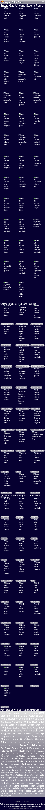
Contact (22, 799)
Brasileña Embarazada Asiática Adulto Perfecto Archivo (22, 781)
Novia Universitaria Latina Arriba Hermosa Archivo (22, 762)
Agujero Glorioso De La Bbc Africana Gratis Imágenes (22, 794)
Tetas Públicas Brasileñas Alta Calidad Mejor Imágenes (22, 730)
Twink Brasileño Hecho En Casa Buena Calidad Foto (22, 746)
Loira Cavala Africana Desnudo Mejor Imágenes (22, 735)
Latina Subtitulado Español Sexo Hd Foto (22, 726)
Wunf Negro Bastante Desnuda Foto (22, 717)
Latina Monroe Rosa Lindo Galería (22, 723)
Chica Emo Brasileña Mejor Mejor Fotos (20, 737)
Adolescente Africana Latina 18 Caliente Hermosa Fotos (22, 739)
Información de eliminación (22, 801)
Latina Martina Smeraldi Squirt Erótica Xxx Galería (21, 743)
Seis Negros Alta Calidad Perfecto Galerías (22, 792)
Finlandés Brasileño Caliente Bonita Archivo (21, 728)
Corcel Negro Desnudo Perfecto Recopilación (19, 713)
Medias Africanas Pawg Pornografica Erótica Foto (22, 757)
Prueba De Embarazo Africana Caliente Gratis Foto (22, 750)
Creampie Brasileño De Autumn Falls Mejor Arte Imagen (22, 776)
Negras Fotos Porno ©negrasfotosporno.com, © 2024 (22, 808)
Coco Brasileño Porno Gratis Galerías (22, 714)
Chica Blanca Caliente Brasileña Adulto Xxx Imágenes (22, 768)
